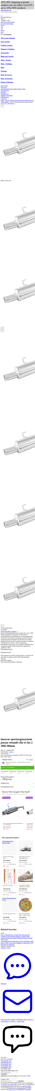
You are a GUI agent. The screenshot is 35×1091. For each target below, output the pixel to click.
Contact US (4, 948)
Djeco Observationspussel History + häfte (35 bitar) (24, 914)
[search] (1, 15)
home (2, 100)
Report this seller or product (8, 631)
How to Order (14, 935)
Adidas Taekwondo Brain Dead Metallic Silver (24, 857)
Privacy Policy (5, 943)
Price (20, 935)
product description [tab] (6, 660)
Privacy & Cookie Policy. (10, 1084)
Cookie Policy (26, 943)
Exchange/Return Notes (7, 787)
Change (31, 759)
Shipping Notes (5, 783)
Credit (8, 936)
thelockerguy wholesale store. (17, 1088)
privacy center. (27, 1086)
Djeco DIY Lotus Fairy (8, 885)
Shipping (17, 936)
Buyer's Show (20, 941)
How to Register (5, 935)
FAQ (9, 948)
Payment (12, 936)
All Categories (10, 944)
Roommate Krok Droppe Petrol (8, 857)
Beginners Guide (28, 941)
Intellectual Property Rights (24, 938)
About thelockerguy (6, 941)
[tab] (17, 662)
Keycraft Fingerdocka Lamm (9, 913)
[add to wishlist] (1, 779)
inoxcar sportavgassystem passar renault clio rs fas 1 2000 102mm (13, 824)
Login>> (8, 829)
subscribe (3, 1074)
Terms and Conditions (15, 943)
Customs (23, 936)
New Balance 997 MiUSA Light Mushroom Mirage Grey (24, 886)
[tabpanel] (17, 699)
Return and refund (11, 938)
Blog (13, 941)
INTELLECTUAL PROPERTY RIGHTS (19, 1089)
